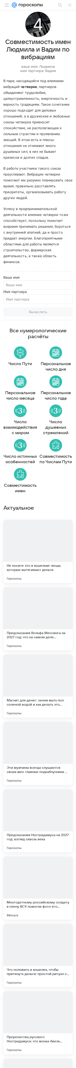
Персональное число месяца (20, 396)
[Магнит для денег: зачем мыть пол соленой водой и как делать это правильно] (38, 686)
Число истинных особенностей (20, 459)
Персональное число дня (56, 367)
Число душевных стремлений (55, 427)
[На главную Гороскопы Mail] (30, 5)
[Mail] (14, 5)
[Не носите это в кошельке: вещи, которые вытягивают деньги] (38, 551)
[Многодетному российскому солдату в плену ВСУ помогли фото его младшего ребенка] (38, 888)
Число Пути (20, 364)
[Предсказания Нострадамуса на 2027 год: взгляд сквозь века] (38, 820)
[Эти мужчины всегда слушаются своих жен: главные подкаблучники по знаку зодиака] (38, 753)
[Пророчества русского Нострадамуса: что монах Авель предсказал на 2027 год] (38, 1022)
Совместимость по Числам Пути (55, 459)
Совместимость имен (20, 488)
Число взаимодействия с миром (20, 427)
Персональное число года (56, 396)
